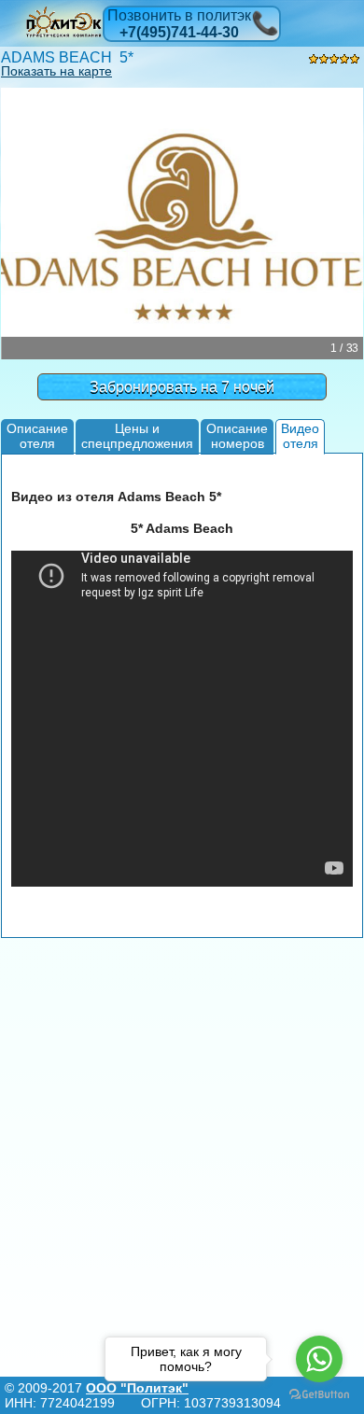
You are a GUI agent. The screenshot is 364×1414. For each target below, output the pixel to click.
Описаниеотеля (37, 435)
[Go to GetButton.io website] (319, 1395)
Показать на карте (56, 70)
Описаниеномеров (237, 435)
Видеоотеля (300, 435)
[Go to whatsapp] (319, 1359)
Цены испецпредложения (137, 435)
